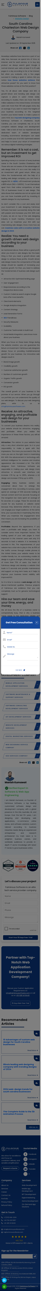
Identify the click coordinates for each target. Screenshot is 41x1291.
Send (19, 670)
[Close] (36, 622)
